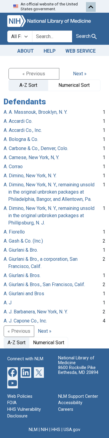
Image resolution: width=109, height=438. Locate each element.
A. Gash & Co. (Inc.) (23, 241)
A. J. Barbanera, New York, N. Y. (36, 312)
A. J (8, 303)
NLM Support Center (78, 396)
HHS (55, 429)
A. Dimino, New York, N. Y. (30, 175)
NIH (44, 429)
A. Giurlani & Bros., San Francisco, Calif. (44, 284)
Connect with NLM (25, 358)
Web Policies (19, 396)
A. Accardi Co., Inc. (23, 130)
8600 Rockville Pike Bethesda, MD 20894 (78, 370)
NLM (33, 429)
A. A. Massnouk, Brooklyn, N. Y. (35, 112)
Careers (65, 409)
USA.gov (72, 429)
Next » (80, 74)
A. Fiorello (14, 232)
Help (50, 51)
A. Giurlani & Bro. (21, 250)
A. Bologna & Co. (21, 139)
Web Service (80, 51)
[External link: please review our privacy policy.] (12, 372)
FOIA (12, 402)
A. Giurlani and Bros (24, 293)
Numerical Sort (74, 85)
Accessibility (70, 402)
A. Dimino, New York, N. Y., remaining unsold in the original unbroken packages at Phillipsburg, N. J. (49, 215)
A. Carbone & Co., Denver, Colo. (36, 148)
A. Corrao (13, 166)
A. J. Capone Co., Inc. (25, 321)
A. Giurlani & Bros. (22, 275)
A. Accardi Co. (18, 121)
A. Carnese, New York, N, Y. (31, 157)
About (25, 51)
